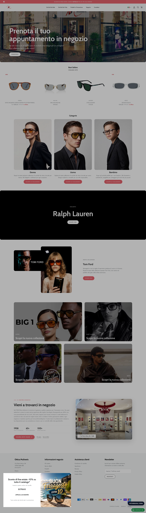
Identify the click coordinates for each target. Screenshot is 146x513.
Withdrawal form (136, 503)
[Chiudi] (69, 475)
